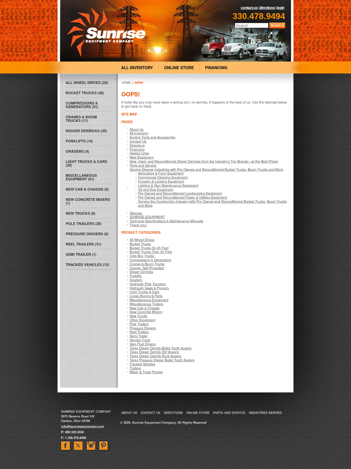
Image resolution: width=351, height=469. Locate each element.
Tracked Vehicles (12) (87, 264)
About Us (137, 129)
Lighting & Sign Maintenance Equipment (168, 185)
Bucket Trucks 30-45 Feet (149, 247)
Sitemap (136, 213)
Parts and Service (143, 165)
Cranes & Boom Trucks (147, 263)
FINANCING (216, 67)
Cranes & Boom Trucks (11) (81, 118)
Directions (267, 8)
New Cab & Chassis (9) (87, 189)
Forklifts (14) (79, 141)
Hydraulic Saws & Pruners (149, 288)
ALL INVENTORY (137, 67)
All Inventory (139, 133)
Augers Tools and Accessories (152, 137)
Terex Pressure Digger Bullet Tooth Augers (162, 360)
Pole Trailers (139, 324)
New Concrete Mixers (146, 311)
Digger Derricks (141, 271)
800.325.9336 (74, 432)
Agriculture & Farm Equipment (161, 173)
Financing (137, 149)
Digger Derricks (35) (86, 130)
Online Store (198, 412)
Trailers (135, 368)
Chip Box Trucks (142, 255)
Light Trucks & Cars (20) (86, 163)
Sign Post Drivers (143, 344)
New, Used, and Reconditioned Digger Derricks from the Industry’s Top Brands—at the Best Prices (204, 161)
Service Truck (140, 340)
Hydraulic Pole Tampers (148, 283)
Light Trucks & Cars (144, 291)
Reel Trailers (139, 331)
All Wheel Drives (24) (87, 82)
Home (126, 82)
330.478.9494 (259, 16)
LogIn (280, 8)
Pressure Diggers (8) (87, 233)
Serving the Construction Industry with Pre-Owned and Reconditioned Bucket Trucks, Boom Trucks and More (212, 203)
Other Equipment (142, 320)
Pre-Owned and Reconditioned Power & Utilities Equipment (182, 197)
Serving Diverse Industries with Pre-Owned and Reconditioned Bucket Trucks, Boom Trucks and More (206, 169)
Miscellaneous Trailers (146, 304)
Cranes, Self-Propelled (147, 268)
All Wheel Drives (142, 239)
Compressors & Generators (150, 259)
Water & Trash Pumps (146, 372)
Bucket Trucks (140, 243)
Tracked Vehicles (142, 364)
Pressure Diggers (143, 328)
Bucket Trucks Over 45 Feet (151, 251)
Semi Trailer (139, 336)
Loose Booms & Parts (146, 295)
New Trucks (138, 315)
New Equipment (142, 157)
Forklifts (136, 275)
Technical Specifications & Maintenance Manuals (166, 221)
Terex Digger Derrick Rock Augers (155, 356)
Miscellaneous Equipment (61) (81, 177)
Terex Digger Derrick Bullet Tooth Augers (160, 348)
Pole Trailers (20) (83, 223)
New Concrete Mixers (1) (88, 201)
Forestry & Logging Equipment (161, 181)
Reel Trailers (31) (83, 244)
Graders (136, 279)
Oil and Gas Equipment (155, 189)
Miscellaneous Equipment (149, 299)
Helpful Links (139, 153)
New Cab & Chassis (145, 308)
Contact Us (249, 8)
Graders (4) (77, 151)
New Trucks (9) (80, 213)
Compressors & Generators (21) (82, 104)
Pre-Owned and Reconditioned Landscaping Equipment (180, 193)
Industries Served (265, 412)
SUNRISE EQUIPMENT (147, 216)
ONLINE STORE (179, 67)
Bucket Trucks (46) (85, 92)
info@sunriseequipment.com (82, 426)
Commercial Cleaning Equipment (163, 177)
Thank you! (138, 225)
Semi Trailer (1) (81, 254)
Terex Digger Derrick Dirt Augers (154, 351)
